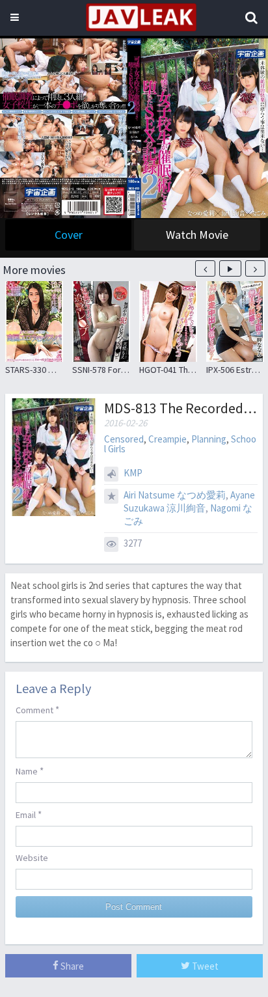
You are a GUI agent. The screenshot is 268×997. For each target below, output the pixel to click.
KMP (133, 473)
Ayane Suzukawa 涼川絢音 (189, 501)
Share (71, 966)
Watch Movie (197, 234)
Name (30, 771)
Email (29, 814)
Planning (208, 439)
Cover (69, 234)
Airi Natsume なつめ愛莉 (175, 495)
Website (32, 858)
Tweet (204, 966)
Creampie (167, 439)
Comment (37, 709)
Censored (124, 439)
